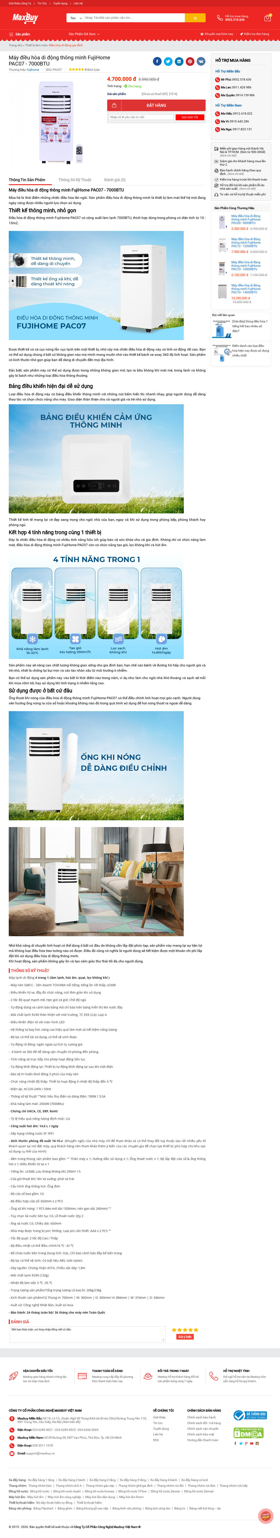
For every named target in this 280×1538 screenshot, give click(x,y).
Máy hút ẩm (35, 1497)
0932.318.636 (236, 79)
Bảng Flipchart (43, 1508)
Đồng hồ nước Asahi (67, 1491)
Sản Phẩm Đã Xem (82, 34)
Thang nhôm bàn (40, 1485)
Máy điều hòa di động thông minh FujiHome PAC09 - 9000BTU (246, 219)
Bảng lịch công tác (157, 1508)
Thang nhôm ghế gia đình (135, 1485)
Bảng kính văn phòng (126, 1508)
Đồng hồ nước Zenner (165, 1491)
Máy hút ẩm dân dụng (100, 1497)
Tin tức (158, 1423)
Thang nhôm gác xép (100, 1485)
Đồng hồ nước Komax (99, 1491)
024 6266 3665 (88, 1429)
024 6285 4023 (65, 1429)
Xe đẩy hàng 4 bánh (163, 1480)
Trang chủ (15, 45)
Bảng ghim (65, 1508)
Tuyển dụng (60, 3)
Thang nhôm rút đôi (170, 1485)
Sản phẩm (22, 34)
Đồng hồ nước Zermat (199, 1491)
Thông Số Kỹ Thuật (74, 179)
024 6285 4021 (42, 1429)
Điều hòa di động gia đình (66, 45)
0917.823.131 (236, 129)
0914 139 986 (238, 95)
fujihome (33, 69)
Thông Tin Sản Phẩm (27, 179)
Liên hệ (78, 3)
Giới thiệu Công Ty (20, 3)
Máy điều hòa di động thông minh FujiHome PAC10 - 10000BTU (246, 265)
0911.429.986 (236, 87)
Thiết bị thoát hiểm (89, 1502)
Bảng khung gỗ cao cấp (92, 1508)
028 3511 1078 (42, 1445)
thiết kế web (53, 1527)
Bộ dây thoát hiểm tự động (54, 1502)
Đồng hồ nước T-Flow (132, 1491)
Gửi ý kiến (185, 1336)
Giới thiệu (159, 1417)
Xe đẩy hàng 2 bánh (71, 1480)
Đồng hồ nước (39, 1491)
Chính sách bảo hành (201, 1417)
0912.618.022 (236, 113)
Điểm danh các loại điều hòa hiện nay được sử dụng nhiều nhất (250, 350)
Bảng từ (179, 1508)
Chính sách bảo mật (200, 1434)
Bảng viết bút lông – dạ (205, 1508)
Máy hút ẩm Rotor (131, 1497)
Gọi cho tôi (190, 117)
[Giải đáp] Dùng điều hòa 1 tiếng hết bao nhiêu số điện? (250, 326)
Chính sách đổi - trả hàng (204, 1423)
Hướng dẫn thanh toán (202, 1440)
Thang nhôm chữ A (69, 1485)
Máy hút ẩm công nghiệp (64, 1497)
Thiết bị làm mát (36, 45)
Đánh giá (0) (115, 179)
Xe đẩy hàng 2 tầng (102, 1480)
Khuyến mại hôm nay (218, 34)
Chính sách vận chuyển (203, 1428)
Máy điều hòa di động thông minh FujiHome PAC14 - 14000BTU (246, 289)
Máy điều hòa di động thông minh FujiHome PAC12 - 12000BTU (246, 242)
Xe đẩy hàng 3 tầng (133, 1480)
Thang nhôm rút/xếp (234, 1485)
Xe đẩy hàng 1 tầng (41, 1480)
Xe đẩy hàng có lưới (194, 1480)
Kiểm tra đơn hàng (256, 34)
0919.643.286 (235, 121)
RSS (156, 1440)
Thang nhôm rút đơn (201, 1485)
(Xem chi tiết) (228, 155)
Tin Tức (42, 3)
